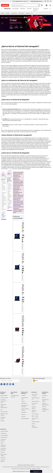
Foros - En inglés (35, 414)
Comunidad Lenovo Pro (35, 398)
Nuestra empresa (4, 395)
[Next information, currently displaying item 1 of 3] (51, 23)
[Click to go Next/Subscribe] (17, 380)
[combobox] (25, 5)
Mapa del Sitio (33, 466)
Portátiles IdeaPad (4, 435)
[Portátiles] (10, 13)
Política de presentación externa (42, 466)
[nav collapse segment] (50, 8)
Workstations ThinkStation (3, 446)
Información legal (4, 411)
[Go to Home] (5, 5)
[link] (50, 1)
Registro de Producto (34, 411)
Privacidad (5, 466)
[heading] (23, 228)
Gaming (22, 401)
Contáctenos (44, 395)
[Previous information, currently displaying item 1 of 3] (2, 23)
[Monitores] (30, 13)
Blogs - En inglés (35, 416)
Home (2, 17)
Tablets (2, 443)
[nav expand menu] (2, 8)
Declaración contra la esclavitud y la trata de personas (21, 468)
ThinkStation (3, 457)
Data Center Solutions (3, 460)
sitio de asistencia (18, 203)
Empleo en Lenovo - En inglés (4, 414)
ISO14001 (2, 420)
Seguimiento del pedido (45, 400)
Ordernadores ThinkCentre (3, 449)
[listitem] (18, 236)
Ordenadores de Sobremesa (24, 406)
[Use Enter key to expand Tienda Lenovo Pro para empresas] (28, 1)
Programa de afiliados (36, 468)
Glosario (33, 423)
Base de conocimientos (34, 426)
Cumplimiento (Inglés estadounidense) (4, 406)
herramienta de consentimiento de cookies (15, 466)
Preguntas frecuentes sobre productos (45, 405)
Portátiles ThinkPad (4, 431)
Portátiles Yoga (3, 433)
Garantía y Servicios (35, 421)
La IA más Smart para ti (24, 398)
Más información (22, 243)
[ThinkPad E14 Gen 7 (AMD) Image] (17, 236)
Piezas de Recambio (25, 418)
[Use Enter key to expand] (44, 5)
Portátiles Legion (4, 437)
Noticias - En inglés (4, 397)
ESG (1, 409)
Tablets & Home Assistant (4, 455)
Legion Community (35, 401)
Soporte (43, 397)
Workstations (24, 403)
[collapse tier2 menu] (32, 13)
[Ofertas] (4, 13)
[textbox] (42, 380)
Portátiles (23, 395)
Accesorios (23, 416)
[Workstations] (24, 13)
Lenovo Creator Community (35, 395)
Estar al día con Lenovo (35, 404)
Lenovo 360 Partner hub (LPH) (15, 396)
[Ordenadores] (17, 13)
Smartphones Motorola (3, 440)
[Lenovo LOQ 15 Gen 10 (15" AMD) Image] (17, 329)
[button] (45, 1)
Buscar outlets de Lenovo (35, 419)
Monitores (23, 414)
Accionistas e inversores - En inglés (3, 401)
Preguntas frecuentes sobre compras (45, 410)
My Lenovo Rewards (34, 407)
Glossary (6, 17)
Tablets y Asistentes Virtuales (25, 409)
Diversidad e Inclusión (3, 418)
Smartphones (24, 412)
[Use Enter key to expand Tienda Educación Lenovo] (42, 1)
